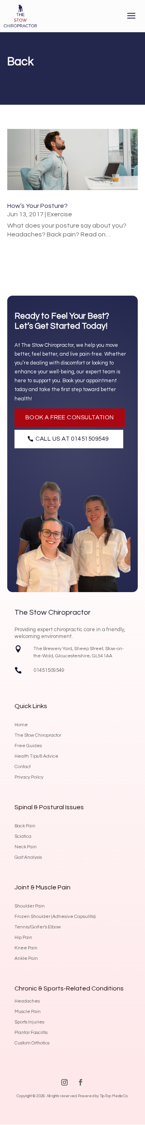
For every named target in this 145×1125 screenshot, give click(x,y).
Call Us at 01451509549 (72, 439)
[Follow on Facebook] (80, 1082)
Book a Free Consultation (69, 417)
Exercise (59, 214)
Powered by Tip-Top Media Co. (103, 1096)
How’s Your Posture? (37, 206)
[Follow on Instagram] (64, 1082)
